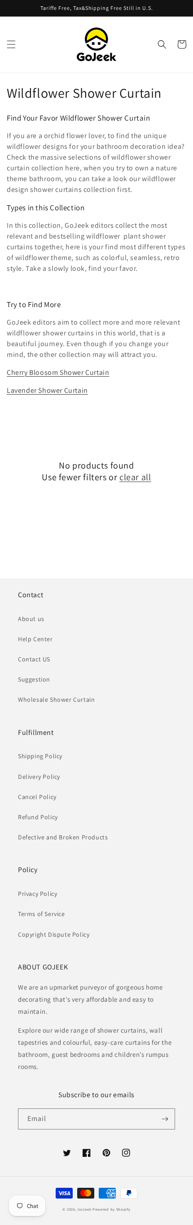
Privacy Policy (37, 894)
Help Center (35, 639)
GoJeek (84, 1209)
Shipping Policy (40, 756)
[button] (11, 44)
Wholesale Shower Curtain (56, 699)
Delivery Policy (39, 777)
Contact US (34, 659)
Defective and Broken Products (63, 837)
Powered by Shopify (111, 1209)
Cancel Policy (37, 797)
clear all (135, 477)
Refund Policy (38, 817)
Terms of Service (41, 914)
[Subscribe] (165, 1118)
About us (31, 619)
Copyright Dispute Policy (53, 934)
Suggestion (34, 679)
